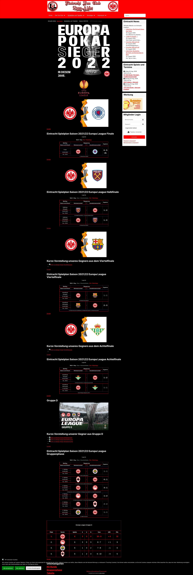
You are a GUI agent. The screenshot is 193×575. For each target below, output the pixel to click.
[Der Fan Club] (64, 15)
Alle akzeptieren (8, 568)
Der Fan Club (59, 15)
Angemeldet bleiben (131, 128)
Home (50, 15)
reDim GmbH (101, 573)
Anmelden (134, 137)
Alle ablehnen (20, 568)
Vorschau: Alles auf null (132, 42)
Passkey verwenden (136, 132)
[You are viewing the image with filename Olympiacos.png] (61, 441)
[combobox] (135, 15)
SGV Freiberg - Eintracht (131, 82)
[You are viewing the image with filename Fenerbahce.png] (61, 439)
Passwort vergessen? (130, 141)
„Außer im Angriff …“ (132, 36)
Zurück (49, 129)
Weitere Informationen (93, 571)
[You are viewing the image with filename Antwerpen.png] (60, 437)
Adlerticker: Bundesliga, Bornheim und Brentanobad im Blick (134, 52)
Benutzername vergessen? (131, 142)
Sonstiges (90, 15)
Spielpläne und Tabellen (75, 15)
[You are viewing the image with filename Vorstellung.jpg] (60, 264)
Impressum (101, 15)
